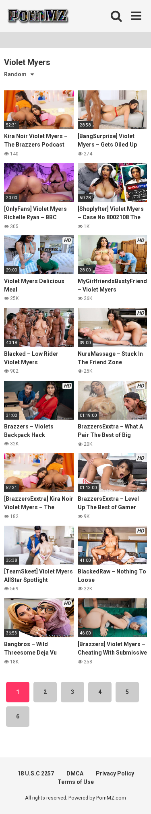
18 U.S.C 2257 (35, 773)
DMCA (74, 773)
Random (15, 74)
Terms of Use (76, 782)
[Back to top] (136, 798)
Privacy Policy (115, 773)
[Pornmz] (37, 16)
